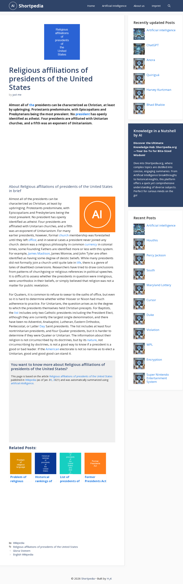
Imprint (156, 5)
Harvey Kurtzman (159, 90)
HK (109, 578)
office (32, 240)
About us (139, 5)
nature (92, 340)
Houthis (152, 240)
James (32, 253)
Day (42, 326)
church (64, 235)
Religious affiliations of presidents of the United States (80, 376)
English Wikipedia (23, 554)
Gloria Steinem (21, 550)
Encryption (154, 359)
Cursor (151, 300)
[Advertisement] (62, 155)
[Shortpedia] (13, 6)
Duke (150, 315)
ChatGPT (153, 45)
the (31, 105)
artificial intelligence (22, 383)
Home (91, 5)
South (151, 270)
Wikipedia (30, 380)
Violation (153, 330)
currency (91, 244)
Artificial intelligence (161, 30)
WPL (150, 344)
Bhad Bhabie (156, 105)
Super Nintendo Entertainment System (158, 378)
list (16, 313)
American (52, 349)
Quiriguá (153, 75)
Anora (151, 60)
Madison (43, 253)
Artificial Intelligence (114, 5)
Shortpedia (31, 6)
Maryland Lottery (159, 285)
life (79, 262)
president (83, 114)
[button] (169, 6)
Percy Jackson (156, 255)
